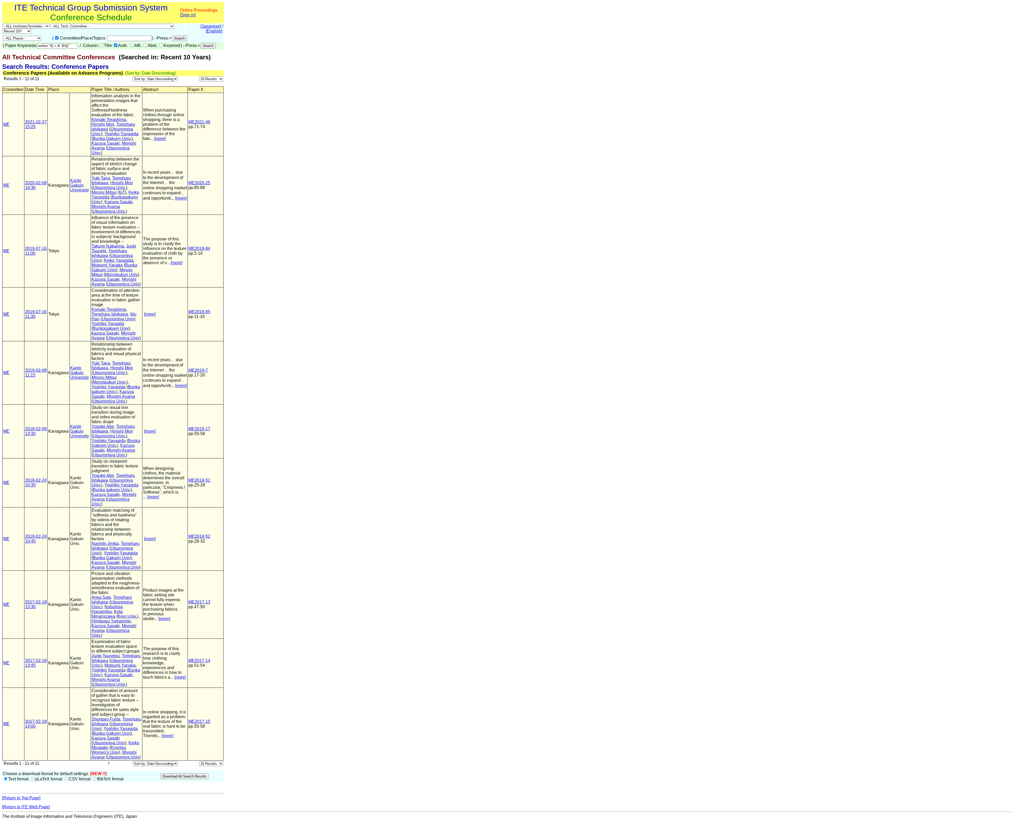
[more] (160, 138)
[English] (214, 31)
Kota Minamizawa (107, 614)
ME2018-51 (199, 480)
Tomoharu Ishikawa (110, 314)
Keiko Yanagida (118, 260)
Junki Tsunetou (106, 656)
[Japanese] (210, 26)
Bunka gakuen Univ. (116, 389)
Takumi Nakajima (108, 246)
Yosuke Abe (103, 426)
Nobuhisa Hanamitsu (107, 609)
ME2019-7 (198, 370)
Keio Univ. (127, 616)
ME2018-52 (199, 536)
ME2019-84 (199, 248)
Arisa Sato (101, 597)
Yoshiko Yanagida (121, 134)
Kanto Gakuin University (79, 185)
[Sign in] (187, 15)
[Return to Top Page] (21, 798)
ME (6, 124)
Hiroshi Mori (103, 124)
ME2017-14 (199, 660)
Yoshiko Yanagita (108, 323)
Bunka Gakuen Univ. (112, 138)
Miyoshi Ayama (106, 206)
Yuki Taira (101, 178)
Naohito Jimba (105, 543)
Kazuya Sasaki (106, 143)
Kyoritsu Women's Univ (109, 750)
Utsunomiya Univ (123, 284)
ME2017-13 (199, 602)
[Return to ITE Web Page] (26, 807)
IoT (122, 192)
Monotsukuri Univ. (109, 382)
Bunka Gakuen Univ (114, 267)
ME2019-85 (199, 312)
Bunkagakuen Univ (111, 328)
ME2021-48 (199, 122)
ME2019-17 (199, 429)
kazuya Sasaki (105, 333)
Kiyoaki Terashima (109, 119)
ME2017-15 (199, 721)
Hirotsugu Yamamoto (111, 621)
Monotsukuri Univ (121, 274)
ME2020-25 (199, 183)
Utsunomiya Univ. (109, 187)
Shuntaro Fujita (106, 719)
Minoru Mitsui (104, 192)
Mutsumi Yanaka (107, 265)
